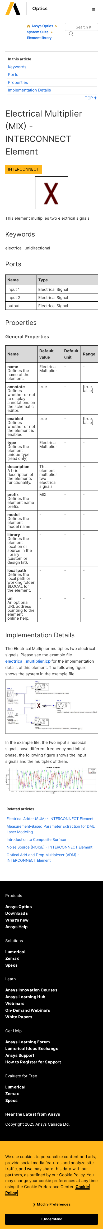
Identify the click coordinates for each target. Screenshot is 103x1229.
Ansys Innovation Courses (31, 989)
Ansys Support (20, 1055)
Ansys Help (16, 926)
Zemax (12, 958)
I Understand (52, 1219)
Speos (11, 965)
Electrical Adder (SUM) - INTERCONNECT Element (50, 818)
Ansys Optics (42, 26)
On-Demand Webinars (27, 1010)
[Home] (26, 13)
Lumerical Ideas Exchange (32, 1048)
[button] (93, 9)
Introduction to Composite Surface (36, 839)
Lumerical (15, 951)
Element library (39, 38)
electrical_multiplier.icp (27, 661)
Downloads (16, 913)
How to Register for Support (33, 1061)
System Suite (38, 32)
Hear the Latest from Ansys (32, 1114)
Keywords (17, 66)
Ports (13, 74)
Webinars (15, 1003)
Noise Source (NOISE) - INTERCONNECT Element (49, 847)
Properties (18, 82)
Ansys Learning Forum (27, 1041)
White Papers (18, 1016)
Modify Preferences (53, 1204)
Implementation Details (29, 90)
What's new (17, 920)
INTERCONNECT (23, 169)
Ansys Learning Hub (25, 996)
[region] (51, 1185)
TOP (89, 97)
